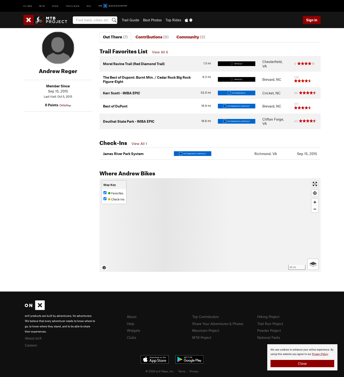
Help (130, 324)
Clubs (131, 337)
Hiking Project (268, 316)
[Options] (313, 264)
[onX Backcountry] (113, 6)
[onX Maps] (35, 309)
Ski (89, 5)
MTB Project (201, 337)
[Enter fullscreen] (314, 184)
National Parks (268, 337)
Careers (31, 345)
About (131, 316)
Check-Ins (117, 199)
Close (302, 363)
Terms (182, 371)
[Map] (210, 225)
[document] (302, 357)
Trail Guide (130, 20)
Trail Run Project (270, 324)
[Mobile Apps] (188, 20)
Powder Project (269, 330)
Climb (27, 5)
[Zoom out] (314, 209)
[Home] (47, 20)
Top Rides (173, 20)
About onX (33, 338)
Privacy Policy (320, 354)
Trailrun (73, 5)
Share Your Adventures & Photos (217, 324)
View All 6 (160, 52)
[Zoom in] (314, 202)
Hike (55, 5)
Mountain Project (205, 330)
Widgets (133, 330)
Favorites (116, 193)
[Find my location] (314, 193)
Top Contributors (205, 316)
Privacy (194, 371)
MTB (42, 5)
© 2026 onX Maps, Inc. (160, 371)
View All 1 (139, 143)
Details (64, 105)
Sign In (311, 20)
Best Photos (152, 20)
